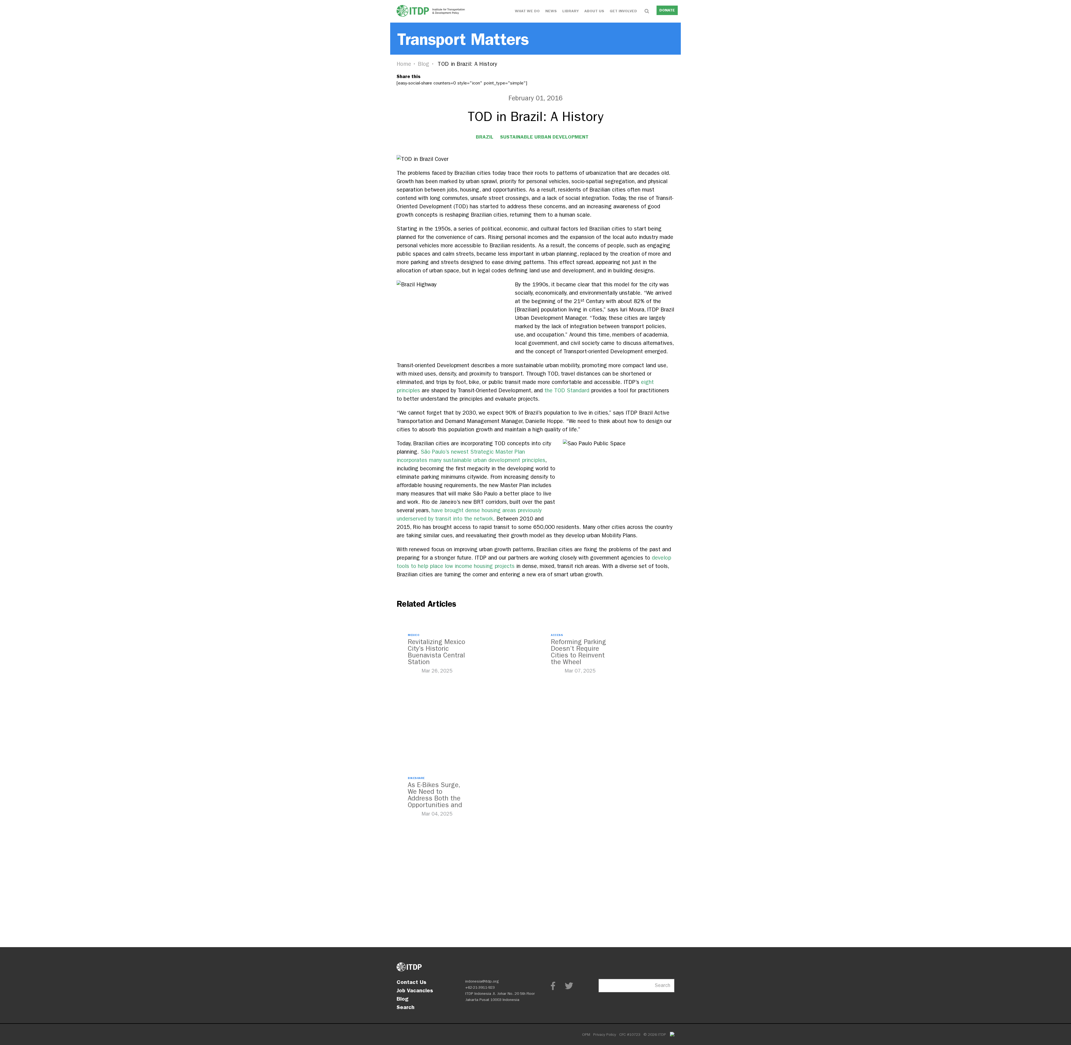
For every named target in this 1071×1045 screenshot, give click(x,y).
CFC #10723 (629, 1034)
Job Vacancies (415, 990)
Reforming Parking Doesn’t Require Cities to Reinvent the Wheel (578, 652)
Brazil (484, 137)
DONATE (667, 10)
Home (404, 64)
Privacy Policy (604, 1034)
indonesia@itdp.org (482, 981)
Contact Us (411, 982)
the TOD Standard (566, 390)
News (551, 11)
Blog (424, 64)
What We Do (527, 11)
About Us (594, 11)
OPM (586, 1034)
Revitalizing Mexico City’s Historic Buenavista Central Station (436, 652)
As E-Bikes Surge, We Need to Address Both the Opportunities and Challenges (435, 798)
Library (570, 11)
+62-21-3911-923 (480, 987)
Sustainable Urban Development (544, 137)
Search (405, 1007)
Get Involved (623, 11)
